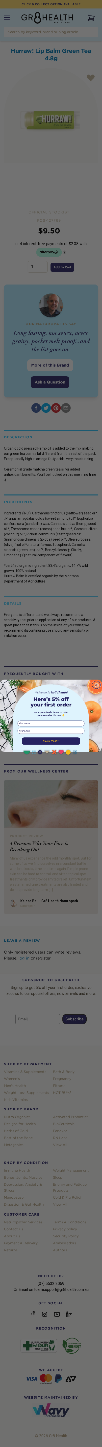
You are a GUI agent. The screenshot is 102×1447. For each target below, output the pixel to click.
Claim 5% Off (51, 741)
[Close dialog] (96, 685)
